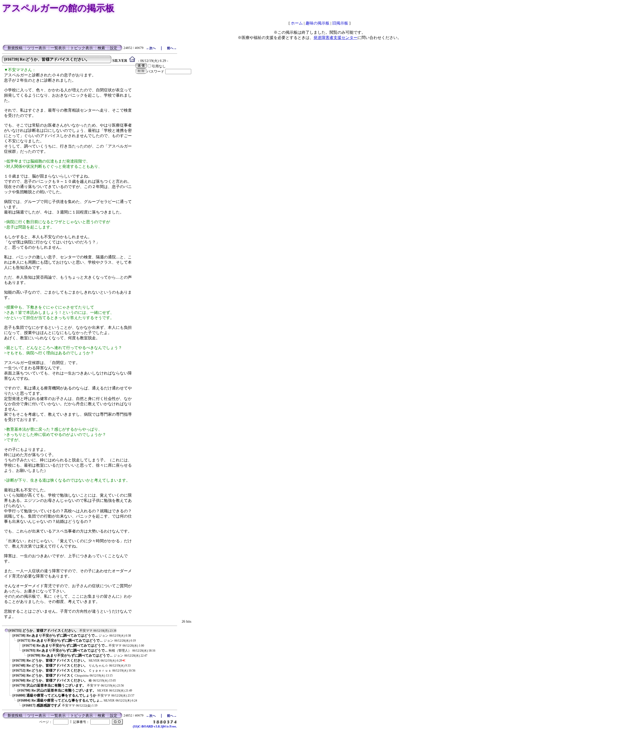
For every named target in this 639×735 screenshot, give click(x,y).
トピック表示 (81, 48)
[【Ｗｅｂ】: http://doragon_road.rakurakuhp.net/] (132, 60)
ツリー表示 (36, 48)
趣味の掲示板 (317, 23)
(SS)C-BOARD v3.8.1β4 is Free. (155, 726)
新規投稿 (14, 48)
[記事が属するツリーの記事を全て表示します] (6, 631)
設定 (113, 48)
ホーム (297, 23)
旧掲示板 (340, 23)
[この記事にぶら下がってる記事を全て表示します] (9, 636)
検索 (101, 48)
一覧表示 (58, 48)
